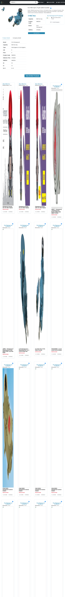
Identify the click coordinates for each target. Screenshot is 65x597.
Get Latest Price (36, 33)
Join (62, 2)
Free (64, 2)
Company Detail (17, 38)
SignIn (59, 2)
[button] (41, 2)
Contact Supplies (55, 22)
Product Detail (6, 38)
